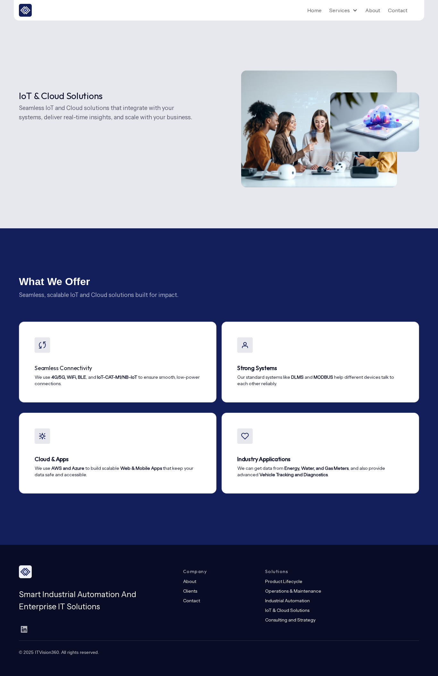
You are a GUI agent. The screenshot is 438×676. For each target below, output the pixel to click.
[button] (343, 10)
